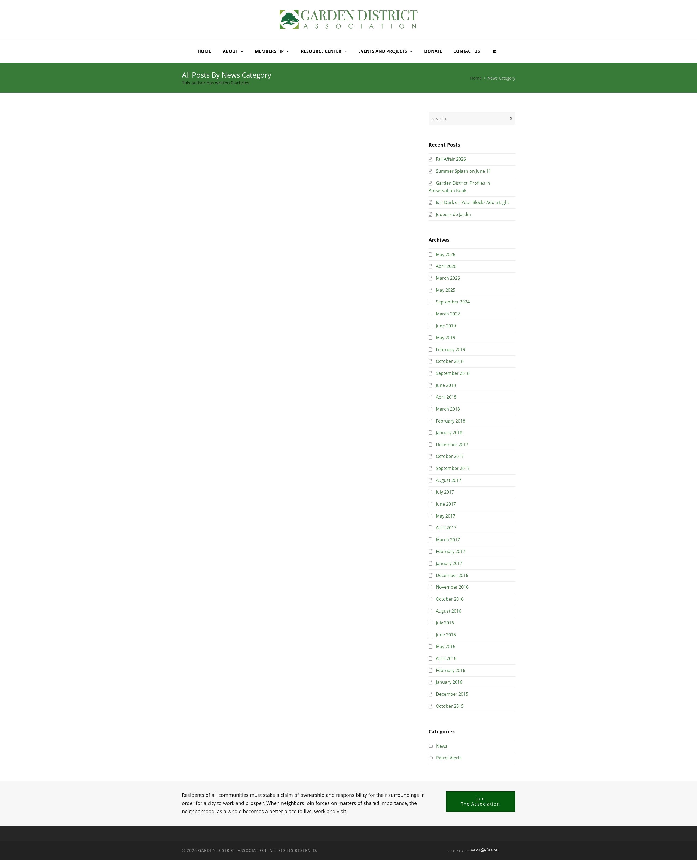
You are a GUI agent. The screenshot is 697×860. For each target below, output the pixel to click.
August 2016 (448, 611)
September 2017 (453, 468)
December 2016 (452, 575)
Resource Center (321, 51)
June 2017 (446, 504)
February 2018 (450, 421)
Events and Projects (382, 51)
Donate (433, 51)
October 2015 (450, 706)
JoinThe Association (480, 801)
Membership (269, 51)
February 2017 (450, 551)
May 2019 (445, 338)
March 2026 (448, 278)
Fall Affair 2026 (451, 159)
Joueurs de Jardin (453, 214)
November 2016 (452, 587)
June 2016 (446, 635)
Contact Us (466, 51)
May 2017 (445, 516)
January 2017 (449, 563)
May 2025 (445, 290)
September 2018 (453, 373)
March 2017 (448, 540)
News (441, 746)
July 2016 (445, 623)
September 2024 (453, 302)
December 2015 (452, 694)
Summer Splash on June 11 (463, 171)
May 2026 (445, 254)
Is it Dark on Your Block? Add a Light (472, 202)
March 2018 (448, 409)
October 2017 (450, 456)
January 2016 (449, 682)
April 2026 (446, 266)
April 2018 (446, 397)
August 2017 (448, 480)
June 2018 (446, 385)
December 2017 (452, 445)
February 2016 (450, 670)
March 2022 (448, 314)
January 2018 (449, 433)
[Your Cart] (494, 51)
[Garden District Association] (349, 18)
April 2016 (446, 658)
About (230, 51)
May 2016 (445, 646)
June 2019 (446, 326)
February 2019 (450, 349)
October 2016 (450, 599)
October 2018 (450, 361)
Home (204, 51)
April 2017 (446, 528)
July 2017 (445, 492)
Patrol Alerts (449, 758)
